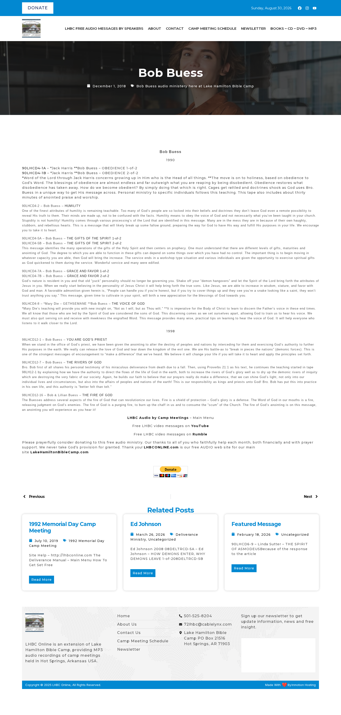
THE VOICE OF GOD (128, 303)
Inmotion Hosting (304, 684)
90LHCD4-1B (34, 173)
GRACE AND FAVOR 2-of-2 (88, 276)
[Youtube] (314, 8)
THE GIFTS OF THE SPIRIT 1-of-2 (94, 238)
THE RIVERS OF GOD (84, 362)
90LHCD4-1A (34, 168)
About (154, 28)
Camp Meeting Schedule (212, 28)
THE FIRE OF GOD (97, 395)
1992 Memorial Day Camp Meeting (62, 527)
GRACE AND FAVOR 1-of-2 (88, 271)
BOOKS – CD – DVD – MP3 (293, 28)
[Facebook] (299, 8)
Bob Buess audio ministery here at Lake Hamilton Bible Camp (195, 86)
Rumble (200, 434)
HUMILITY (73, 206)
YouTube (200, 426)
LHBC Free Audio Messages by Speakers (104, 28)
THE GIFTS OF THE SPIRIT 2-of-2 (94, 243)
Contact (175, 28)
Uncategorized (162, 539)
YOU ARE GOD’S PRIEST (87, 339)
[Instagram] (307, 8)
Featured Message (256, 524)
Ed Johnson (145, 524)
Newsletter (253, 28)
